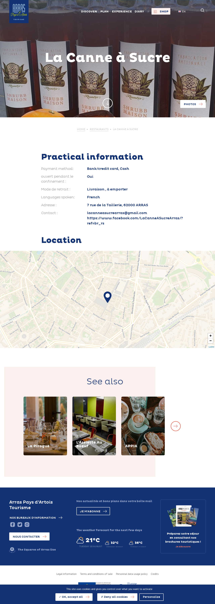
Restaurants (99, 129)
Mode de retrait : (55, 189)
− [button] (210, 341)
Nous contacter (26, 536)
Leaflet (211, 346)
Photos (190, 104)
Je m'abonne (90, 511)
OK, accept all (72, 597)
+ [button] (210, 336)
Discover (38, 454)
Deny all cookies (115, 597)
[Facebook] (12, 524)
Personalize (151, 597)
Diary (139, 11)
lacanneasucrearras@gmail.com (117, 213)
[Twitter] (20, 524)
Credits (155, 574)
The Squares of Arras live (37, 549)
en (183, 11)
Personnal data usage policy (131, 574)
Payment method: (57, 169)
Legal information (66, 574)
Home (81, 129)
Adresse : (49, 205)
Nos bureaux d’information (33, 518)
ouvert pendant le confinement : (57, 179)
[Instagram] (27, 524)
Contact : (49, 213)
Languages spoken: (58, 197)
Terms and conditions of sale (96, 574)
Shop (164, 11)
